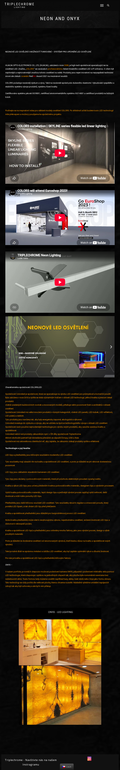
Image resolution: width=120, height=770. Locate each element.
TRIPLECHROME (20, 4)
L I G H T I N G (19, 7)
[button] (52, 379)
